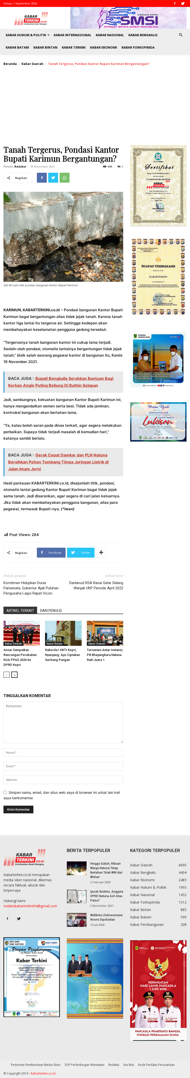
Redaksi (20, 166)
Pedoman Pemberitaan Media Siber (36, 1065)
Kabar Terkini (74, 47)
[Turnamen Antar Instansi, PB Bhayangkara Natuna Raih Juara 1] (105, 633)
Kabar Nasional (110, 35)
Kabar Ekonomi (103, 47)
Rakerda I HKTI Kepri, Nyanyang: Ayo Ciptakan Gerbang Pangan (62, 655)
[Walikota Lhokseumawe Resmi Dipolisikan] (77, 920)
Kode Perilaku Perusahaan (156, 1065)
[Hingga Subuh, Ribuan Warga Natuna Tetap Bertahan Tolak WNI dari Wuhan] (77, 868)
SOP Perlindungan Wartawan (84, 1065)
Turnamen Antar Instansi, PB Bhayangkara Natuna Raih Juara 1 (105, 655)
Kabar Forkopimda (138, 47)
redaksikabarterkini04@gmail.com (30, 906)
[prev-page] (6, 675)
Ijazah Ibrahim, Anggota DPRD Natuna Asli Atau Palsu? (106, 896)
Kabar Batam (17, 47)
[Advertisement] (95, 107)
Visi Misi (128, 1065)
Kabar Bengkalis (143, 35)
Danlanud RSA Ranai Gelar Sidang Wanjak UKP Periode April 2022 (96, 585)
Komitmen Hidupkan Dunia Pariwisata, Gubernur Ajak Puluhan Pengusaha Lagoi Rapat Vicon (31, 588)
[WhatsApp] (65, 178)
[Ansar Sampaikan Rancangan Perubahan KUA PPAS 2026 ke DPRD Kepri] (21, 633)
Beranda (10, 64)
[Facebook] (174, 3)
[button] (181, 35)
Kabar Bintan (45, 47)
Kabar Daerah (32, 64)
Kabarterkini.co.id (43, 1073)
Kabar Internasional (72, 35)
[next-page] (14, 675)
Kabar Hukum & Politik (26, 35)
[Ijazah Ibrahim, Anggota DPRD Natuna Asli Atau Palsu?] (77, 896)
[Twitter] (183, 3)
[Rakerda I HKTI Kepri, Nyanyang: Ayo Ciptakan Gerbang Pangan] (63, 633)
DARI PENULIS (51, 611)
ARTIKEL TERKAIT (20, 611)
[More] (101, 553)
